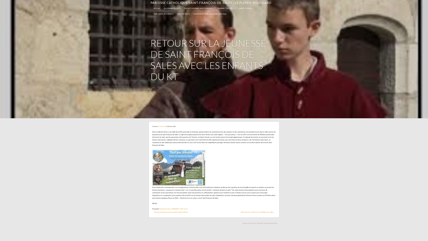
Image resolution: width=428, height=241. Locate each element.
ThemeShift (259, 223)
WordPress (274, 223)
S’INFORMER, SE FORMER (163, 14)
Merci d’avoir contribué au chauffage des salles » (257, 212)
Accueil (157, 8)
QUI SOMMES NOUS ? (172, 8)
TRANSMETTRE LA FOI (225, 8)
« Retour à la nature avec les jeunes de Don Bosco (171, 212)
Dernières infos (165, 209)
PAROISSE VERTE (183, 14)
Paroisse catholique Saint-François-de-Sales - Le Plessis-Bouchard (211, 3)
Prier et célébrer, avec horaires (198, 8)
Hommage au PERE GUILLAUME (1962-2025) (209, 14)
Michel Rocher (162, 126)
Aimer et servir (245, 8)
